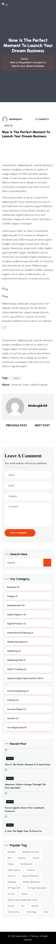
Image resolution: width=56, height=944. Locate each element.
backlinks (11, 851)
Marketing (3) (14, 651)
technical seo (13, 911)
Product (24, 893)
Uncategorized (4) (17, 727)
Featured (31, 869)
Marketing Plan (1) (16, 660)
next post (43, 425)
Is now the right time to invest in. (23, 831)
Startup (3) (13, 700)
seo (23, 905)
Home (25, 58)
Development (26, 863)
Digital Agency (13, 869)
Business (22, 857)
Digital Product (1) (16, 623)
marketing (11, 881)
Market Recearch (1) (17, 641)
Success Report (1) (16, 709)
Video (46, 911)
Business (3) (13, 587)
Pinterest (43, 384)
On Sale (11, 893)
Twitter (25, 384)
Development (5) (16, 605)
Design (10, 863)
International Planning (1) (20, 632)
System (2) (12, 718)
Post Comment (18, 532)
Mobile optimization (31, 881)
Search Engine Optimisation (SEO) (25, 678)
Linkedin (33, 384)
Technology (31, 911)
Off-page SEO (13, 887)
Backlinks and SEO (30, 851)
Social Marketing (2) (17, 691)
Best (9, 857)
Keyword (11, 875)
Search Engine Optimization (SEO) (22, 899)
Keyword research (30, 875)
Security (16, 378)
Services (35, 905)
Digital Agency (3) (16, 614)
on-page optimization (37, 887)
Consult (36, 857)
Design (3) (12, 596)
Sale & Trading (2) (16, 669)
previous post (16, 425)
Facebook (16, 384)
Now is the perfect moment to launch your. (28, 764)
